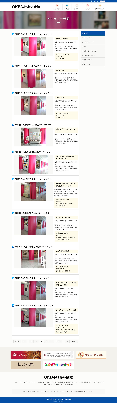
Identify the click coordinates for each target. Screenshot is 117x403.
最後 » (74, 341)
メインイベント (87, 37)
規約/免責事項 (58, 382)
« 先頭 (17, 341)
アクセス (88, 9)
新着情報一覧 (69, 384)
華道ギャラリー (87, 59)
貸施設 (67, 9)
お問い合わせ (100, 9)
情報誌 (84, 46)
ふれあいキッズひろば (89, 51)
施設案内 (57, 9)
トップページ (19, 382)
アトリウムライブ (87, 42)
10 (59, 341)
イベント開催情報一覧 (83, 382)
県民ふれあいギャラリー (90, 55)
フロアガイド (30, 382)
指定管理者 (69, 382)
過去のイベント (87, 64)
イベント (77, 9)
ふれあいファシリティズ (67, 391)
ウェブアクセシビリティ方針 (52, 384)
